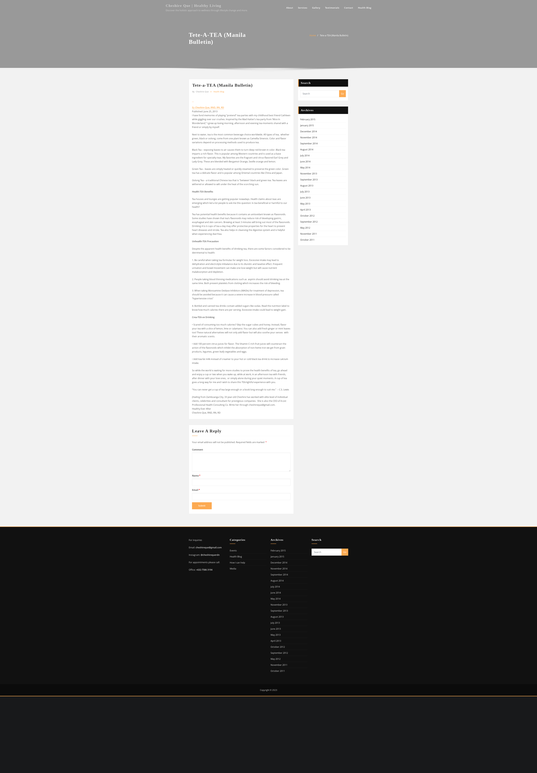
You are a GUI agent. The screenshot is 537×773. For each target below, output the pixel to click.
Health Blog (364, 7)
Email (196, 489)
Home (312, 35)
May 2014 (305, 167)
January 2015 (307, 125)
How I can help (237, 562)
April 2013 (305, 209)
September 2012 (309, 221)
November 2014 (308, 137)
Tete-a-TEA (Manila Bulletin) (334, 35)
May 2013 (305, 203)
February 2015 (307, 119)
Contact (348, 7)
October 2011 (307, 239)
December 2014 (308, 131)
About (289, 7)
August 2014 (306, 149)
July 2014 (304, 155)
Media (233, 568)
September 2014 (309, 143)
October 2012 (307, 215)
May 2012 (305, 227)
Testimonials (332, 7)
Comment (197, 449)
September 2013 (309, 179)
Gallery (316, 7)
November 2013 (308, 173)
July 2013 (304, 191)
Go (342, 93)
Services (302, 7)
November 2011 (308, 233)
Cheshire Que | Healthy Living (193, 6)
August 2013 (306, 185)
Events (233, 550)
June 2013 (305, 197)
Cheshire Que (200, 91)
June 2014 (305, 161)
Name (196, 475)
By (208, 107)
